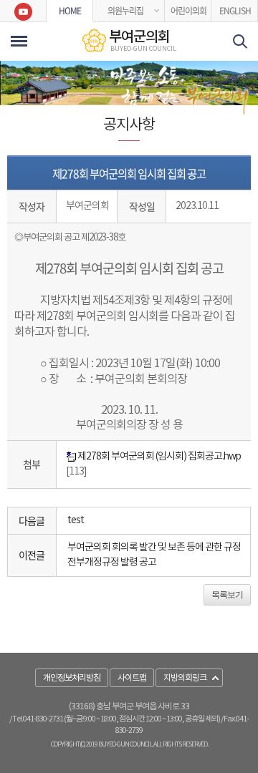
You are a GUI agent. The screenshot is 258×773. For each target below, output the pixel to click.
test (75, 520)
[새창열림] (23, 11)
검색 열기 (240, 41)
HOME (70, 10)
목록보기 (227, 595)
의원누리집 (125, 10)
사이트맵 (132, 678)
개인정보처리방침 (71, 678)
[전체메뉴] (19, 41)
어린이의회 (188, 10)
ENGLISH (235, 10)
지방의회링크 (184, 678)
